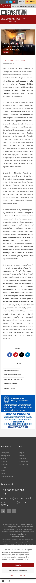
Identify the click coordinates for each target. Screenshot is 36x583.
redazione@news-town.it (16, 498)
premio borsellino (10, 388)
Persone (4, 461)
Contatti (21, 456)
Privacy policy (23, 461)
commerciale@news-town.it (14, 503)
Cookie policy (23, 464)
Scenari (3, 459)
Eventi (3, 473)
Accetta (18, 565)
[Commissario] (18, 412)
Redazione (22, 459)
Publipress (21, 536)
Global (3, 470)
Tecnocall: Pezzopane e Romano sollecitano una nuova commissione (23, 5)
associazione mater (11, 370)
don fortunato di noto (12, 375)
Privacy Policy (21, 575)
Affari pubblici (5, 456)
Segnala (21, 453)
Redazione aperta (7, 476)
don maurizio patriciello (13, 379)
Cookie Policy (13, 575)
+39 (3, 494)
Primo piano (5, 453)
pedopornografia (10, 384)
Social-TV (4, 467)
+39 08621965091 (12, 490)
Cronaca (4, 464)
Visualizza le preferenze (18, 570)
